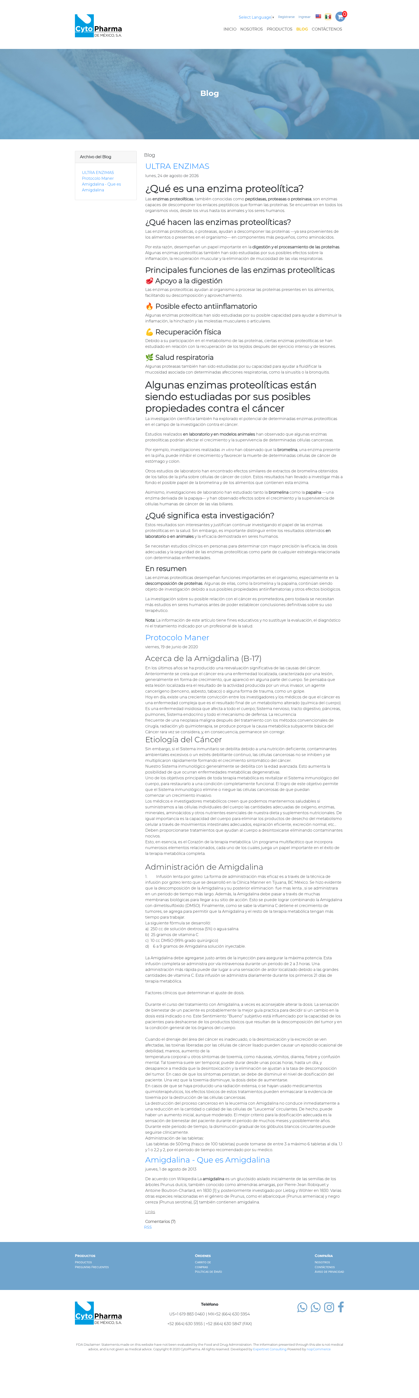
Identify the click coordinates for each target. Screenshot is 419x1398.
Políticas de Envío (208, 1272)
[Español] (328, 16)
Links (150, 1212)
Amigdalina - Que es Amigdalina (207, 1159)
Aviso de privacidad (329, 1272)
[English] (318, 16)
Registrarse (286, 17)
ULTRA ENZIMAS (98, 172)
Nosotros (251, 29)
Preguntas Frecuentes (92, 1267)
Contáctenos (327, 29)
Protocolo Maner (98, 178)
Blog (302, 29)
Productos (279, 29)
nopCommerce (319, 1349)
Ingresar (304, 17)
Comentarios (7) (160, 1221)
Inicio (230, 29)
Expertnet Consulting (270, 1349)
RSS (148, 1227)
